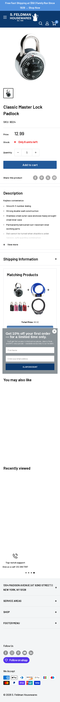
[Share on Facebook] (35, 177)
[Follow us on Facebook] (5, 652)
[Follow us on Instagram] (12, 652)
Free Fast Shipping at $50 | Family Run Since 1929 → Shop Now (30, 5)
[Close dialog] (54, 331)
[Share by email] (54, 177)
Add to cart (30, 165)
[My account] (47, 23)
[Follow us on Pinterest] (18, 652)
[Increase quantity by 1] (35, 152)
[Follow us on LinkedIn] (31, 652)
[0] (54, 23)
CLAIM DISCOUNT (30, 367)
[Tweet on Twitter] (48, 177)
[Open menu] (5, 17)
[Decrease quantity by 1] (18, 152)
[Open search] (40, 23)
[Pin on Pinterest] (41, 177)
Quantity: (7, 152)
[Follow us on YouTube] (24, 652)
